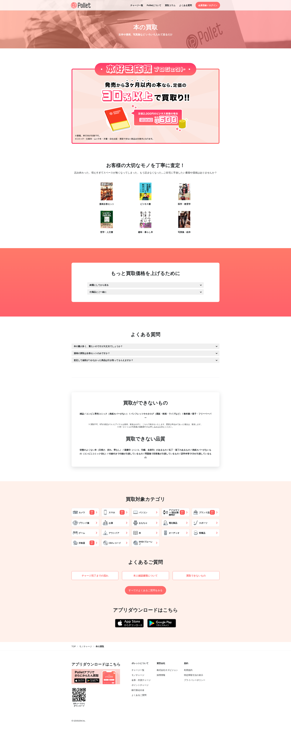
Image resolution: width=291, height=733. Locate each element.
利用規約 (188, 670)
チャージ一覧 (136, 5)
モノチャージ (85, 646)
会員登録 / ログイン (207, 5)
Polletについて (154, 5)
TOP (74, 646)
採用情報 (161, 675)
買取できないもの (196, 575)
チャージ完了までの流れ (95, 575)
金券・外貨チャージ (141, 680)
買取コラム (170, 5)
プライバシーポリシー (194, 680)
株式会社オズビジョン (167, 670)
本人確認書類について (145, 575)
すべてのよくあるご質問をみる (145, 590)
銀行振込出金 (138, 690)
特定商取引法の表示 (193, 675)
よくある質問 (185, 5)
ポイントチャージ (140, 685)
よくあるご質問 (139, 695)
